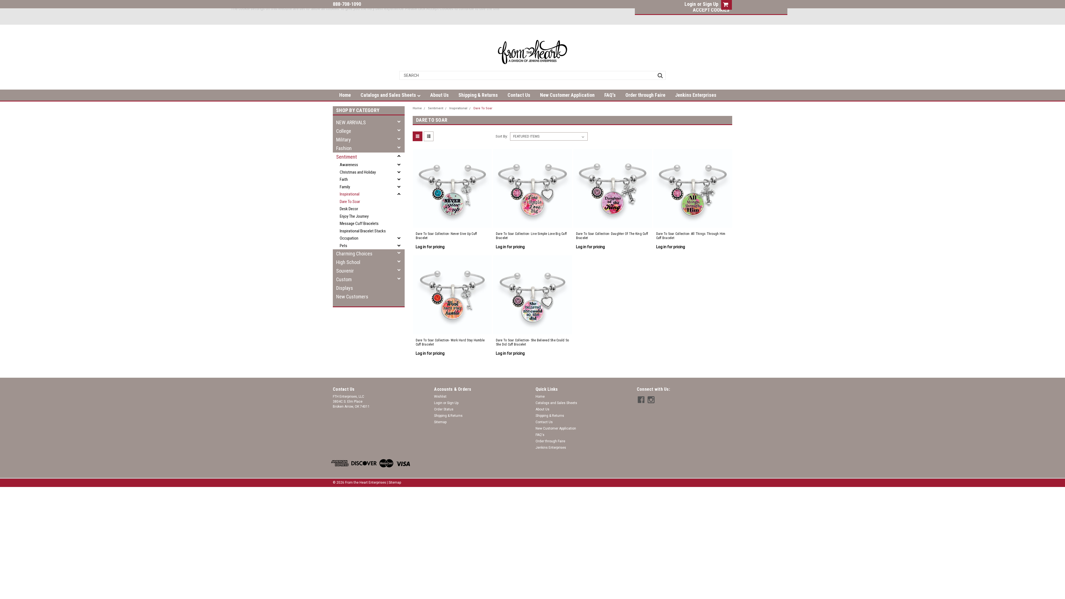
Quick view (452, 221)
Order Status (443, 409)
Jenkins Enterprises (695, 95)
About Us (439, 95)
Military (343, 140)
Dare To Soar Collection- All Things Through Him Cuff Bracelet (691, 236)
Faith (344, 179)
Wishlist (440, 397)
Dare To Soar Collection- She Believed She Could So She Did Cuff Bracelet (532, 342)
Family (345, 186)
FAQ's (610, 95)
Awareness (349, 164)
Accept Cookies (711, 10)
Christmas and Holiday (358, 172)
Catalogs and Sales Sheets (389, 95)
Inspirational (349, 194)
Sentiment (346, 157)
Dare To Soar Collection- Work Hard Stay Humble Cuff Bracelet (450, 342)
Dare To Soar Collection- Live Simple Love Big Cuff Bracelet (531, 236)
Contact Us (519, 95)
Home (345, 95)
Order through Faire (645, 95)
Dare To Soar (350, 201)
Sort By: (502, 136)
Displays (344, 288)
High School (348, 262)
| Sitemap (394, 482)
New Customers (352, 297)
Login (690, 4)
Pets (343, 245)
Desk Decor (349, 208)
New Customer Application (567, 95)
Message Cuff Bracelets (359, 223)
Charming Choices (354, 254)
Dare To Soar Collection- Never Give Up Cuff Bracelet (446, 236)
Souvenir (345, 271)
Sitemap (440, 422)
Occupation (349, 238)
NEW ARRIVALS (351, 122)
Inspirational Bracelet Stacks (363, 231)
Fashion (344, 148)
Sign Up (710, 4)
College (343, 131)
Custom (344, 279)
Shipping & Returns (478, 95)
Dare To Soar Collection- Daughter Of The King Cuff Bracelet (612, 236)
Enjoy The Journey (354, 216)
